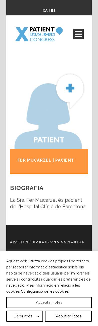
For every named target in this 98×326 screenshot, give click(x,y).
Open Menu (78, 34)
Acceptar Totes (49, 302)
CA (45, 10)
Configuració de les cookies (45, 291)
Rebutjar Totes (68, 316)
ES (53, 10)
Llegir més (23, 316)
